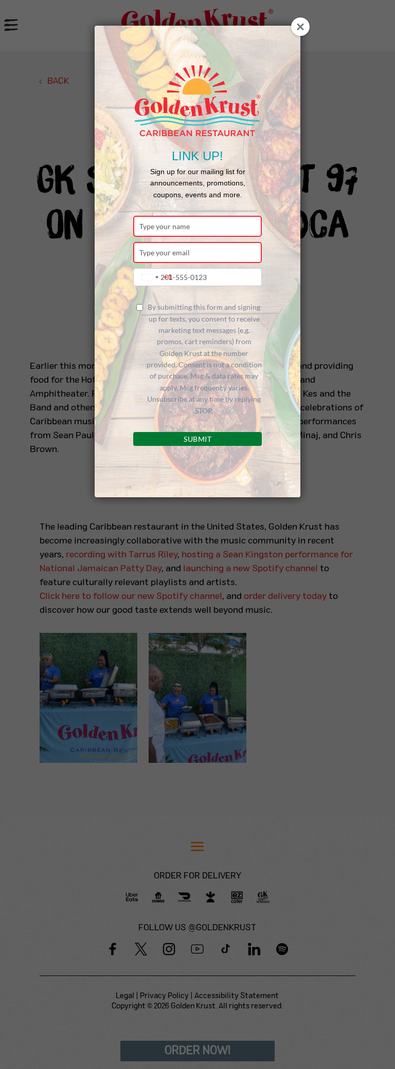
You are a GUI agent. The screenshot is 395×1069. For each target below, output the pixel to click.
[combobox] (154, 277)
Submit (197, 439)
